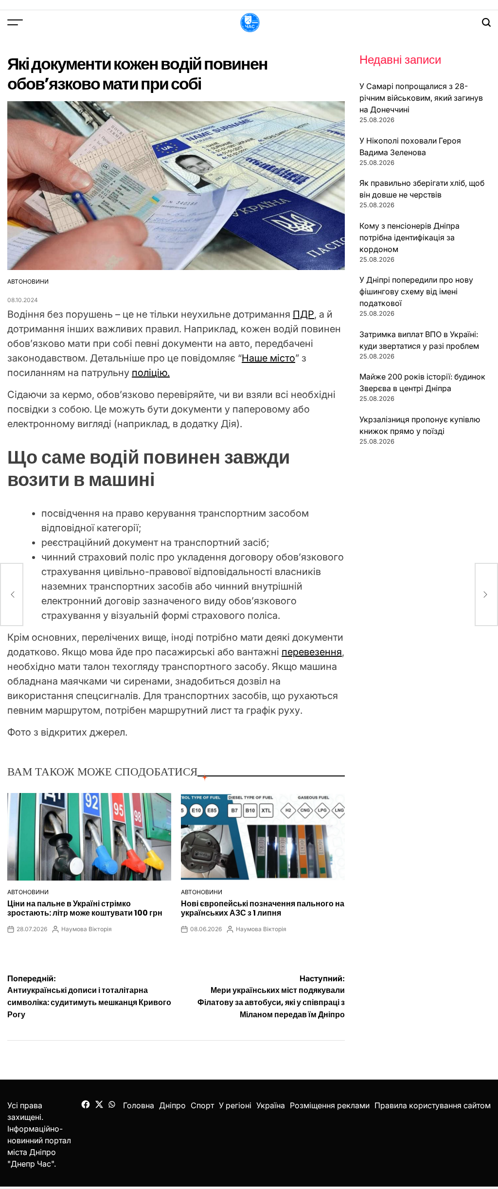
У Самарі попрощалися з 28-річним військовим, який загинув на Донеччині (421, 97)
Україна (270, 1105)
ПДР (303, 314)
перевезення (312, 652)
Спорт (202, 1105)
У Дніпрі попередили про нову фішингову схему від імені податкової (416, 291)
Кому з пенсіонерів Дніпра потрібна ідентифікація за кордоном (409, 237)
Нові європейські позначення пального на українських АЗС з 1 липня (262, 908)
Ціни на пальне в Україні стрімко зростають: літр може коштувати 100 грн (84, 908)
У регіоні (235, 1105)
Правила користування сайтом (432, 1105)
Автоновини (28, 281)
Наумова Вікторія (86, 929)
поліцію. (151, 372)
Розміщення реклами (330, 1105)
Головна (138, 1105)
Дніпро (172, 1105)
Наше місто (268, 358)
